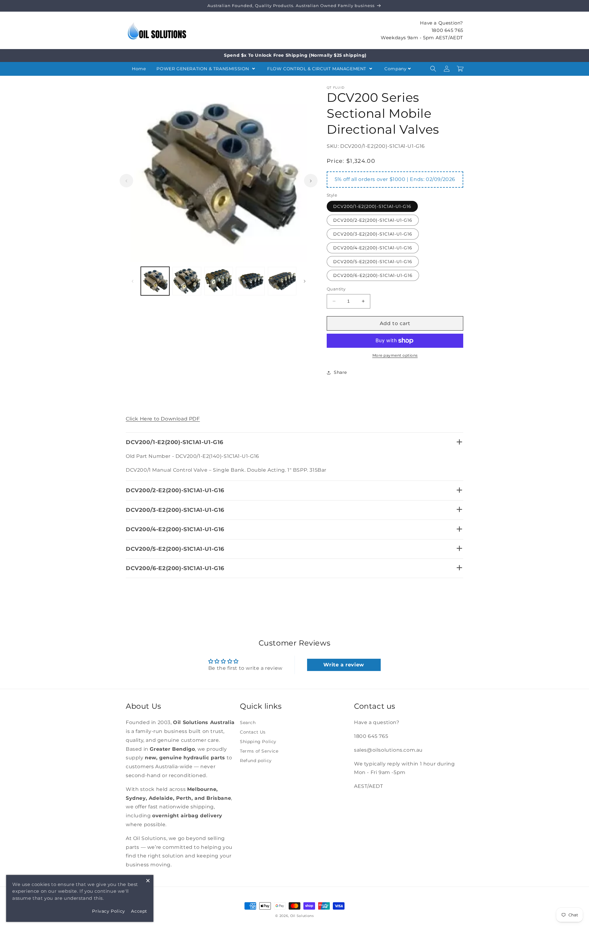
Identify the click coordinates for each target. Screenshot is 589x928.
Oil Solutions (302, 916)
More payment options (395, 355)
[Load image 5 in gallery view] (282, 281)
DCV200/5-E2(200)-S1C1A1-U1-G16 (372, 261)
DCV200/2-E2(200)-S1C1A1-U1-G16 (372, 220)
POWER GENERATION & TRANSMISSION (203, 68)
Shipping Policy (258, 741)
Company (395, 68)
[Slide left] (126, 181)
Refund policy (256, 760)
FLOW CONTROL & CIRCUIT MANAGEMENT (317, 68)
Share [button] (340, 372)
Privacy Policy (108, 911)
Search (248, 722)
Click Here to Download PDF (163, 419)
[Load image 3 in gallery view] (218, 281)
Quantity (336, 288)
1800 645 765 (447, 30)
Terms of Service (259, 751)
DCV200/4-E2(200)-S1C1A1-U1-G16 (372, 248)
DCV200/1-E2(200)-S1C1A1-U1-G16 (372, 206)
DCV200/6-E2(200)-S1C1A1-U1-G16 (373, 275)
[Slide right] (311, 181)
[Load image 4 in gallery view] (250, 281)
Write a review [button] (343, 665)
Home (139, 68)
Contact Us (253, 732)
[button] (433, 68)
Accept (139, 911)
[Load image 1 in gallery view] (155, 281)
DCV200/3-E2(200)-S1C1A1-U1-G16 (372, 234)
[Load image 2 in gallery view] (186, 281)
